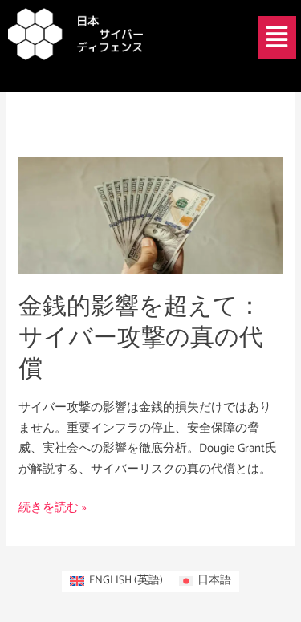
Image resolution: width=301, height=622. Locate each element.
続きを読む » (52, 508)
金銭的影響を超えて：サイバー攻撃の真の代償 (140, 338)
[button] (277, 37)
